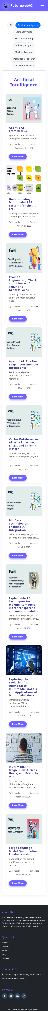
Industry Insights (24, 45)
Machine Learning (24, 52)
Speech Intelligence (24, 65)
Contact (5, 958)
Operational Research (24, 58)
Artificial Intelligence (28, 25)
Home (4, 942)
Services (5, 946)
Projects (5, 950)
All (11, 25)
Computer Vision (24, 31)
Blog (4, 954)
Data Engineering (24, 38)
